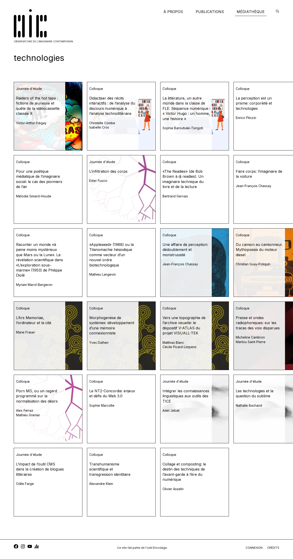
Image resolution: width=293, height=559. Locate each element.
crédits (273, 547)
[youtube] (29, 547)
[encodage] (277, 11)
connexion (254, 547)
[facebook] (16, 547)
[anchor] (36, 547)
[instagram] (23, 547)
